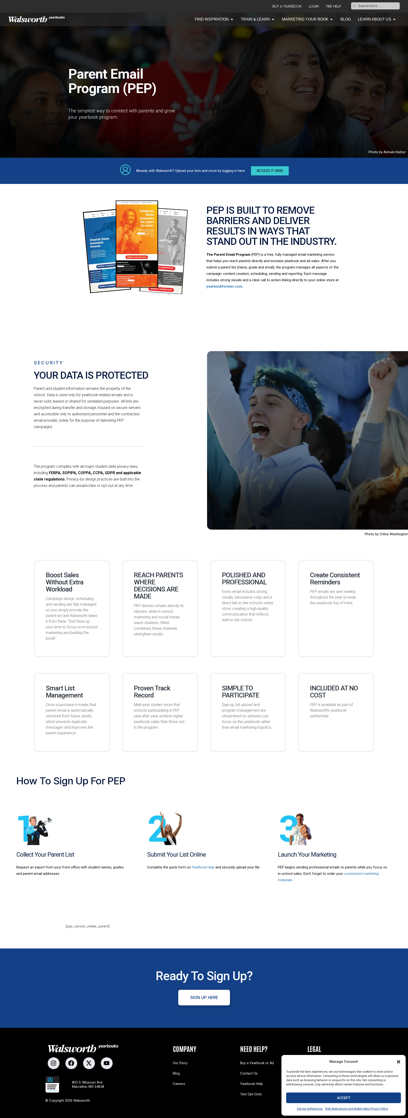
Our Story (180, 1063)
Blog (176, 1073)
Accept (343, 1098)
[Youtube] (107, 1063)
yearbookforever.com (224, 286)
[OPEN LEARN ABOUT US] (394, 19)
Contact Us (249, 1073)
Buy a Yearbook (287, 6)
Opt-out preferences (310, 1108)
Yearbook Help (203, 867)
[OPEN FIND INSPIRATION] (232, 19)
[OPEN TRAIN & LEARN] (273, 19)
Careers (179, 1084)
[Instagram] (54, 1063)
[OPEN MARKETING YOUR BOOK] (331, 19)
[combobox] (378, 5)
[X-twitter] (89, 1063)
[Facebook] (71, 1063)
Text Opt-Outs (251, 1094)
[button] (398, 1061)
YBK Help (333, 6)
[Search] (354, 5)
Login (314, 6)
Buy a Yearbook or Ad (257, 1063)
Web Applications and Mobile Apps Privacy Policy (356, 1108)
